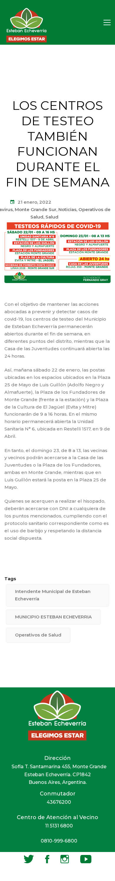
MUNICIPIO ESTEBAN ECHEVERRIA (53, 617)
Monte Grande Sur (35, 209)
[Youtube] (86, 859)
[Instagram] (64, 859)
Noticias (67, 209)
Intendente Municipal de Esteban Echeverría (53, 595)
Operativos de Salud (38, 635)
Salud (51, 217)
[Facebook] (47, 859)
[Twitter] (28, 859)
